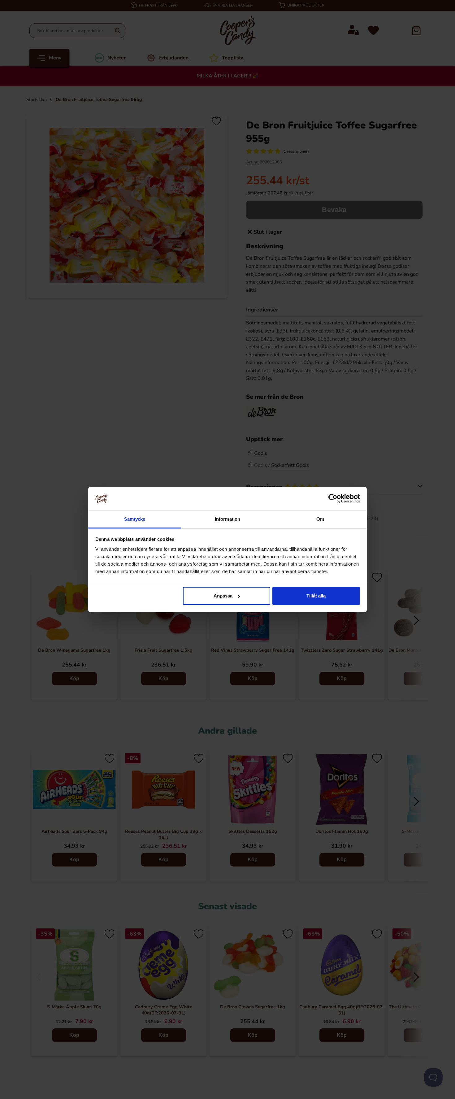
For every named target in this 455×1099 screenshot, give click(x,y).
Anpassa (223, 595)
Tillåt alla (316, 595)
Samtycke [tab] (134, 519)
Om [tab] (320, 519)
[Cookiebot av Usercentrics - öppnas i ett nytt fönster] (333, 498)
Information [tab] (227, 519)
